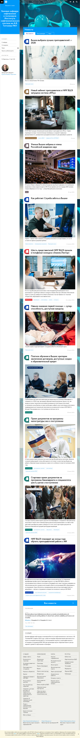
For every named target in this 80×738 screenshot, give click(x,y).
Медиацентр (68, 668)
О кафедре (4, 42)
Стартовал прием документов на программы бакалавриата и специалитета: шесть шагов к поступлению (51, 480)
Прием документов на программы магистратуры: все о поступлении (47, 420)
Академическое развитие (55, 674)
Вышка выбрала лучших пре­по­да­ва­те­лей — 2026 (51, 41)
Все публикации (29, 626)
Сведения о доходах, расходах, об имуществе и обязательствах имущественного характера (28, 692)
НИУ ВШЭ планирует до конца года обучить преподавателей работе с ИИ (49, 540)
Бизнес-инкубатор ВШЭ (43, 684)
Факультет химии (10, 5)
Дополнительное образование (41, 677)
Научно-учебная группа (8, 51)
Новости (29, 29)
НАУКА (53, 654)
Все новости (50, 603)
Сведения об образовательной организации (27, 700)
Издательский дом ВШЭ (71, 659)
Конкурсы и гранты (56, 678)
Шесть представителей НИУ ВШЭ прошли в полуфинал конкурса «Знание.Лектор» (51, 251)
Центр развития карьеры (41, 681)
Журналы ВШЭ (68, 671)
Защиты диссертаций (56, 671)
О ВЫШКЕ (26, 654)
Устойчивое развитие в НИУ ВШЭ (29, 664)
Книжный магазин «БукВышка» (69, 662)
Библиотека (68, 656)
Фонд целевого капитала (27, 681)
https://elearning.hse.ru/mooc (67, 721)
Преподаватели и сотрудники (27, 668)
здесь (15, 733)
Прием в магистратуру (43, 671)
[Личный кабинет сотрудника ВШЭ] (73, 2)
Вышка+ (39, 668)
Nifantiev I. (28, 620)
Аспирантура (40, 674)
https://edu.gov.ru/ (46, 721)
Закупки (25, 674)
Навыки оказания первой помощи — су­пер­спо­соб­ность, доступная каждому (51, 307)
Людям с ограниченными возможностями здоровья (27, 706)
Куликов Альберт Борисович (9, 74)
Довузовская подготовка (40, 660)
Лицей (38, 656)
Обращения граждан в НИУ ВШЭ (28, 677)
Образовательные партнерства (41, 687)
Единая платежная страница (27, 711)
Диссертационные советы (55, 668)
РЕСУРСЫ (67, 654)
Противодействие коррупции (28, 685)
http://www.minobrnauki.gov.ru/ (31, 721)
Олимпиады (40, 663)
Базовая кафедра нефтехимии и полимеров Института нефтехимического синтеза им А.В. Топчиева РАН (10, 18)
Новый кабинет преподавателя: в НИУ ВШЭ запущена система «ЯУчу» (52, 91)
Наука (3, 48)
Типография (68, 666)
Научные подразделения (55, 657)
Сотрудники (5, 45)
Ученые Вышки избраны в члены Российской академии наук (46, 145)
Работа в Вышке (27, 715)
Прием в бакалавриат (42, 666)
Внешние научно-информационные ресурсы (55, 682)
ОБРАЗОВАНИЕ (41, 654)
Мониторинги (54, 665)
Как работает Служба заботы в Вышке (49, 198)
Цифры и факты (27, 656)
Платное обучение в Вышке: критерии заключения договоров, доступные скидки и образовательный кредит (51, 359)
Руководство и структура (27, 660)
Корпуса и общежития (28, 671)
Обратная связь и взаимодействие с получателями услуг (42, 692)
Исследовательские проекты (56, 661)
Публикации (29, 608)
